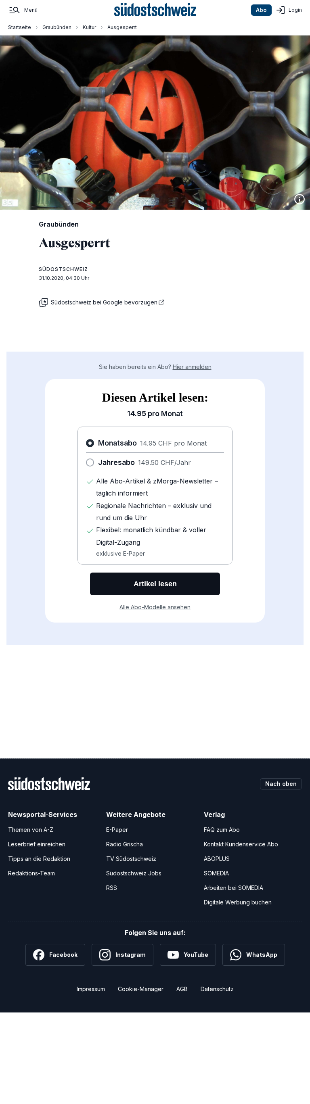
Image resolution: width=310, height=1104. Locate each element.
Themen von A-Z (30, 829)
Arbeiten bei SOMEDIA (233, 887)
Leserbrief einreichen (36, 844)
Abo (261, 9)
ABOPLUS (217, 858)
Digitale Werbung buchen (238, 902)
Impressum (91, 988)
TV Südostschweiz (131, 858)
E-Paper (117, 829)
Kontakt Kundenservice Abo (241, 844)
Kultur (89, 27)
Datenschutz (217, 988)
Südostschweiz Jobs (133, 873)
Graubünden (56, 27)
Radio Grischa (124, 844)
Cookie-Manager (140, 988)
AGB (182, 988)
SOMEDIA (216, 873)
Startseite (19, 27)
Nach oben (281, 783)
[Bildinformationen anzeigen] (299, 199)
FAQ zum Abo (222, 829)
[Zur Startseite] (155, 10)
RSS (111, 887)
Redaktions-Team (31, 873)
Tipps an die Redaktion (39, 858)
